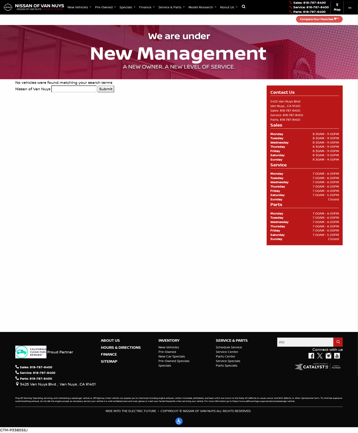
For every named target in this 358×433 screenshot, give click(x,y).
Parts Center (225, 356)
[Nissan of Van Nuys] (34, 7)
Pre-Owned (167, 352)
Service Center (227, 352)
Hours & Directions (121, 347)
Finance (109, 354)
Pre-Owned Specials (174, 361)
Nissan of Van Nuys (32, 88)
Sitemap (109, 361)
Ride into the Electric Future (131, 411)
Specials (164, 365)
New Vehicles (168, 347)
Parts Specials (226, 365)
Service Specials (228, 361)
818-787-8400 (290, 110)
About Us (110, 340)
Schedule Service (229, 347)
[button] (80, 7)
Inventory (168, 340)
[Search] (338, 342)
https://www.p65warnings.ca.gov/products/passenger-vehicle (263, 401)
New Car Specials (171, 356)
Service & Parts (232, 340)
